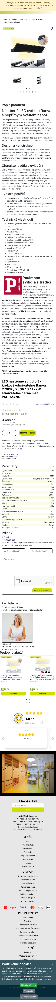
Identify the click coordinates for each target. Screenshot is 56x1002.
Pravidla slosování (28, 943)
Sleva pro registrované (28, 876)
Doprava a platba (28, 880)
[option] (27, 738)
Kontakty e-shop (28, 901)
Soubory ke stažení (28, 939)
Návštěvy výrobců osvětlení (28, 928)
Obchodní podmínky (28, 890)
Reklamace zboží (28, 887)
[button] (20, 92)
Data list (7, 537)
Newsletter (28, 848)
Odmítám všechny (28, 997)
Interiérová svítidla (17, 19)
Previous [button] (3, 738)
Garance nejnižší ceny (44, 404)
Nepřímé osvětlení (12, 22)
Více (20, 449)
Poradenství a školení (28, 925)
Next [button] (53, 738)
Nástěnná (42, 19)
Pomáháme (28, 859)
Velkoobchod (28, 917)
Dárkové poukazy (27, 894)
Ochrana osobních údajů (28, 935)
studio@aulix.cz (31, 827)
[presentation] (26, 88)
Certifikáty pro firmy (28, 932)
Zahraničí (28, 952)
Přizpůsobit (28, 991)
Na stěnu (31, 19)
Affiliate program (28, 898)
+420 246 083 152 (32, 824)
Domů (4, 19)
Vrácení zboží (28, 883)
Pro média (28, 852)
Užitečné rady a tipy (28, 956)
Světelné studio (28, 845)
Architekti (28, 921)
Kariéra (28, 863)
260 (30, 723)
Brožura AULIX (28, 866)
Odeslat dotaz (41, 590)
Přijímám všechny (28, 985)
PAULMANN (12, 456)
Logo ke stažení (28, 856)
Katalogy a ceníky (28, 959)
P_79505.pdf (9, 540)
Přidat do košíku (27, 433)
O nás (27, 841)
